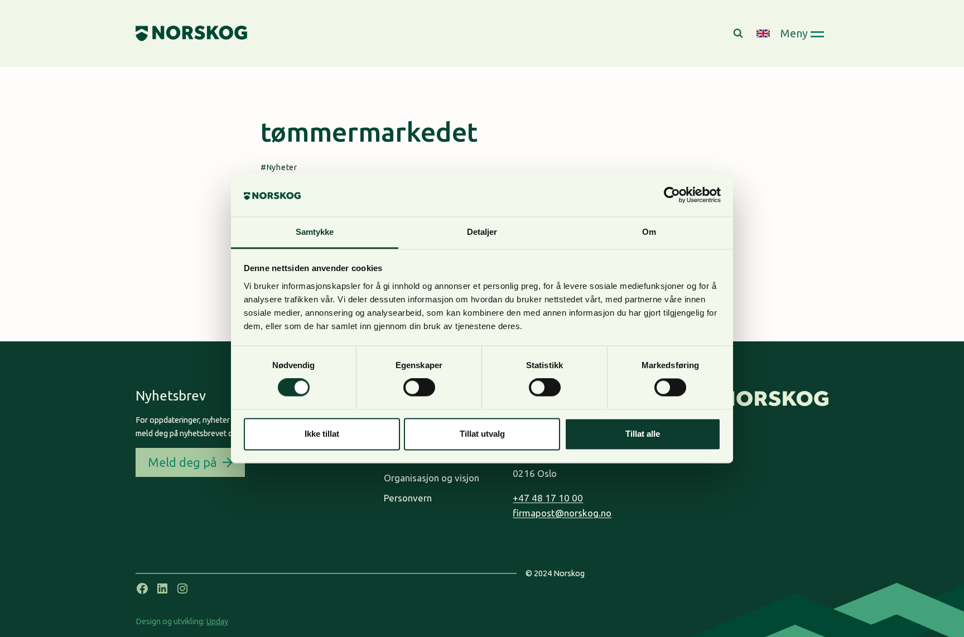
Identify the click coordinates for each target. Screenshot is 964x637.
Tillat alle (642, 433)
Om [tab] (649, 232)
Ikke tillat (322, 433)
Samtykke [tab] (315, 232)
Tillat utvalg (482, 433)
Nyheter (282, 167)
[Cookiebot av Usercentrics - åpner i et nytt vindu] (672, 195)
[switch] (419, 388)
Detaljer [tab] (482, 232)
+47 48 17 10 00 (548, 498)
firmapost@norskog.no (562, 513)
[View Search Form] (739, 33)
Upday (217, 621)
